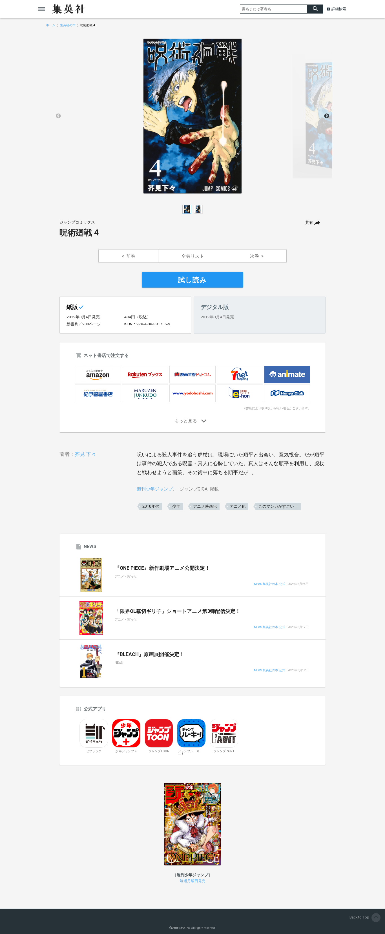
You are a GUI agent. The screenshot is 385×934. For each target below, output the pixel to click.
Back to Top (364, 917)
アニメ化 (237, 506)
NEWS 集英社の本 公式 (269, 584)
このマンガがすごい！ (278, 506)
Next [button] (326, 116)
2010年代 (150, 506)
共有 (309, 222)
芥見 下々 (85, 454)
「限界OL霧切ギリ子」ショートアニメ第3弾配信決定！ (177, 611)
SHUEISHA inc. (181, 927)
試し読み (192, 280)
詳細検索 (338, 9)
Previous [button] (58, 116)
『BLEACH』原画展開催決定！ (149, 654)
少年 (176, 506)
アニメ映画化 (205, 506)
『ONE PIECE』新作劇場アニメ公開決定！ (162, 568)
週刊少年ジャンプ (155, 489)
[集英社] (68, 9)
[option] (192, 116)
